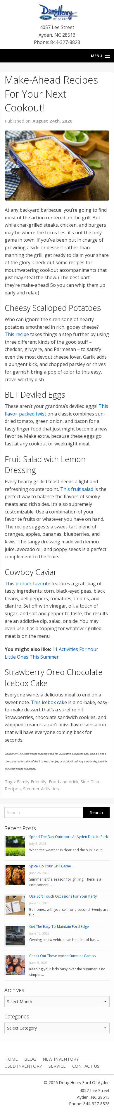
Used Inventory (23, 1066)
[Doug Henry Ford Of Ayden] (57, 13)
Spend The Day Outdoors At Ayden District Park (68, 836)
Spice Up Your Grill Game (50, 866)
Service (57, 1066)
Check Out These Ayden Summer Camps (62, 955)
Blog (30, 1059)
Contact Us (85, 1066)
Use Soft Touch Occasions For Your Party (63, 896)
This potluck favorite (27, 583)
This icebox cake (49, 702)
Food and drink (63, 781)
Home (11, 1059)
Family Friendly (31, 781)
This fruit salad (76, 489)
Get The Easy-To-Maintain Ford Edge (59, 926)
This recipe (17, 334)
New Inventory (61, 1059)
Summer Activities (41, 788)
